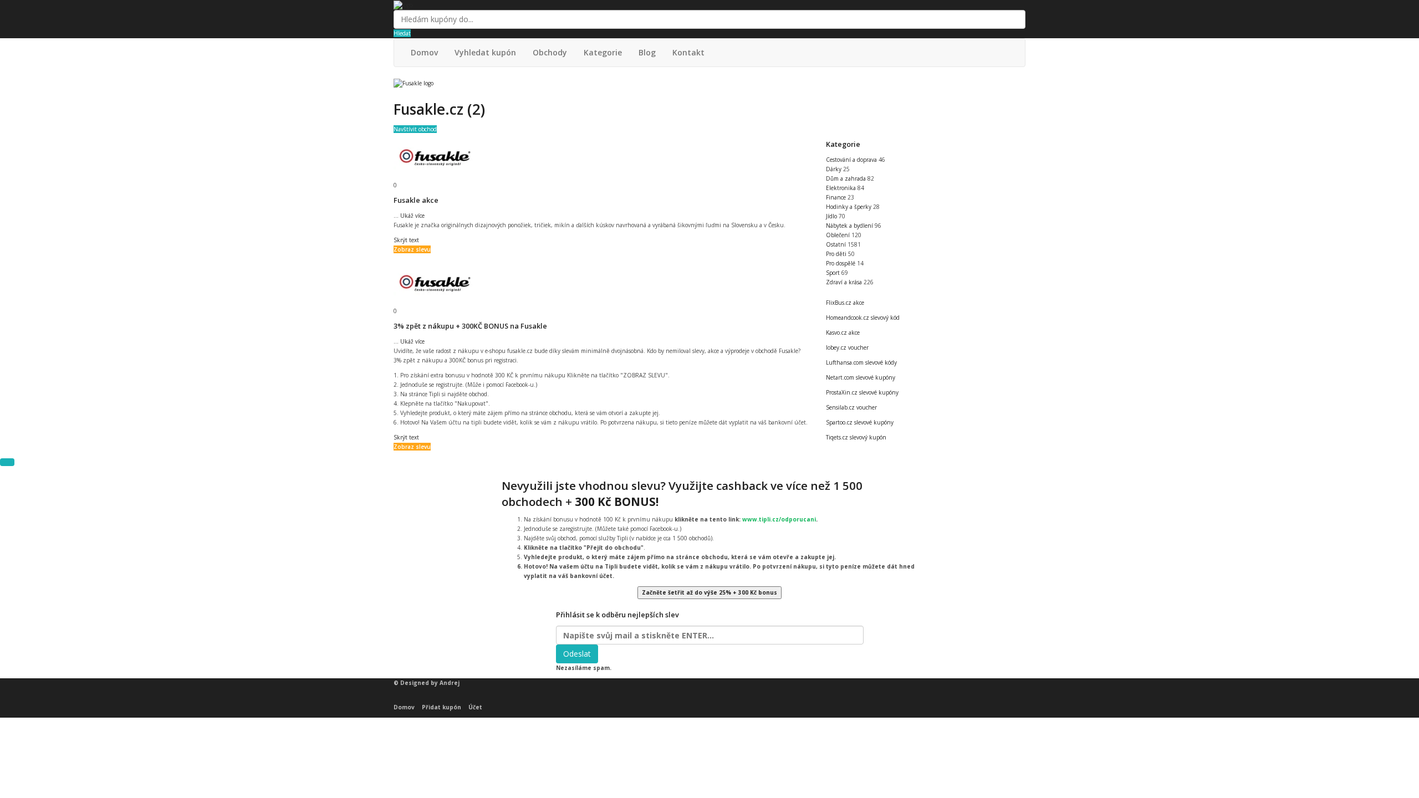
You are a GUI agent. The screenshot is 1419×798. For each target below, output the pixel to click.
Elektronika (841, 188)
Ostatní (837, 244)
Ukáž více (409, 215)
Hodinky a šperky (849, 207)
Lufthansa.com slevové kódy (861, 362)
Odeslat (577, 653)
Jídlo (832, 216)
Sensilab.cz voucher (851, 407)
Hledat (402, 33)
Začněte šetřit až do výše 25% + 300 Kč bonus (709, 592)
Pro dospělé (841, 263)
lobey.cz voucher (847, 347)
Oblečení (838, 235)
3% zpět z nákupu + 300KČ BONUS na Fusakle (470, 326)
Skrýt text (406, 240)
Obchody (550, 52)
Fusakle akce (416, 200)
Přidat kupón (441, 707)
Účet (475, 707)
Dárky (834, 169)
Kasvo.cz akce (843, 332)
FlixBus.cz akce (845, 302)
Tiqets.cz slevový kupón (856, 437)
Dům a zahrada (846, 178)
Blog (647, 52)
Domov (424, 52)
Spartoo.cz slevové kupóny (860, 422)
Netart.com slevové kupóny (860, 377)
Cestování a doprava (852, 159)
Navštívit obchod (415, 129)
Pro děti (837, 254)
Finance (837, 197)
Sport (833, 273)
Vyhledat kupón (485, 52)
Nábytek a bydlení (850, 225)
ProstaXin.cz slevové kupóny (862, 392)
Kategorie (603, 52)
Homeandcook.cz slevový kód (863, 317)
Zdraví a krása (845, 282)
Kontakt (688, 52)
